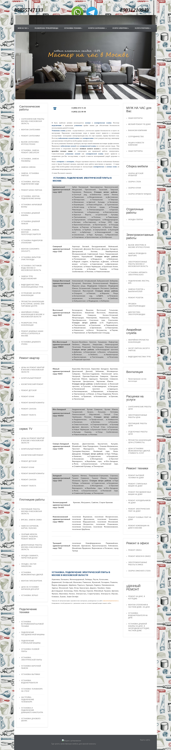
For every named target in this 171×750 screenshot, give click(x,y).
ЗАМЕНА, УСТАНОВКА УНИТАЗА (30, 174)
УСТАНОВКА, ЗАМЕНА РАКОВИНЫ (30, 160)
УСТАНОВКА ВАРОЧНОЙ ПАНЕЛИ (31, 667)
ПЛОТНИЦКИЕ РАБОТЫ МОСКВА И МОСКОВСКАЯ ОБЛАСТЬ (31, 511)
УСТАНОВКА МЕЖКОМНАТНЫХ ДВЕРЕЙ (32, 574)
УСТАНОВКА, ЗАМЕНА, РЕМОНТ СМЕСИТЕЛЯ (30, 152)
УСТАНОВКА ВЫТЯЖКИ (30, 674)
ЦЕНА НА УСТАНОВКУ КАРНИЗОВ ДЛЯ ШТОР (30, 588)
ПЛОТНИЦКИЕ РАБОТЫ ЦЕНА (137, 425)
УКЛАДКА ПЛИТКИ (135, 219)
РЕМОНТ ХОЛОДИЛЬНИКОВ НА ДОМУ (139, 502)
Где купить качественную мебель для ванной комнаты (73, 744)
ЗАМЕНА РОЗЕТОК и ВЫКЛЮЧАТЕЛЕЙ (136, 290)
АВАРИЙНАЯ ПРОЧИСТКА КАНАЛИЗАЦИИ (138, 341)
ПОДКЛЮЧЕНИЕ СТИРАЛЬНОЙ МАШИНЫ (31, 642)
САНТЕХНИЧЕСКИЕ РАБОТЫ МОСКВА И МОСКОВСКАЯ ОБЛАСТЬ (32, 121)
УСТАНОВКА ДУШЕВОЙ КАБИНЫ (30, 214)
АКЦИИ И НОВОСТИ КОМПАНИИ (136, 144)
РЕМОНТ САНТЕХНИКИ (30, 136)
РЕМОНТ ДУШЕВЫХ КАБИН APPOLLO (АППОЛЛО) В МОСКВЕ (32, 333)
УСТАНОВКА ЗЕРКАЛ (29, 595)
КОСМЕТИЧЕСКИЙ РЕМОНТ (32, 384)
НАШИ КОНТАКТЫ (135, 118)
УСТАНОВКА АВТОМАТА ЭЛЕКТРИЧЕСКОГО (137, 274)
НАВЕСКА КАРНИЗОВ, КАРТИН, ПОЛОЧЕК (30, 527)
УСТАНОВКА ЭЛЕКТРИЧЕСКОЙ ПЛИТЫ (31, 659)
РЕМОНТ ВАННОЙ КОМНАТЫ (32, 403)
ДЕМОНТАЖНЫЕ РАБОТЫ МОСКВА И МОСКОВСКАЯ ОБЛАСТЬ (31, 547)
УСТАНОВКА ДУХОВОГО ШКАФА (30, 720)
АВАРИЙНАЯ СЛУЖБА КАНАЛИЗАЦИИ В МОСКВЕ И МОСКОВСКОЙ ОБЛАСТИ (32, 314)
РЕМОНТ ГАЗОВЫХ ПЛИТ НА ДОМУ (139, 518)
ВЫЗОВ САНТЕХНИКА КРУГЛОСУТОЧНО (30, 143)
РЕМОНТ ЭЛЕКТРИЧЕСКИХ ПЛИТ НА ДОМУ (139, 510)
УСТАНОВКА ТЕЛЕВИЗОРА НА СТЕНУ (32, 690)
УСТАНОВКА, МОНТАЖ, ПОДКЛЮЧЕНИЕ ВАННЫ (31, 197)
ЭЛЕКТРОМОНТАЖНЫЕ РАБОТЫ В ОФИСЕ (137, 564)
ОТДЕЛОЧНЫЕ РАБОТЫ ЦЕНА (137, 433)
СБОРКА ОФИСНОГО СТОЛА (139, 571)
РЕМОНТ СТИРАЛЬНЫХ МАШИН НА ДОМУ (137, 485)
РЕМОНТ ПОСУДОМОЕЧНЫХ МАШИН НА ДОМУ (139, 493)
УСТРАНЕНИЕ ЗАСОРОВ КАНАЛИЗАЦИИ (31, 294)
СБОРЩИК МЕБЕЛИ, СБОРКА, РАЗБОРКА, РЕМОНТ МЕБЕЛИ (29, 537)
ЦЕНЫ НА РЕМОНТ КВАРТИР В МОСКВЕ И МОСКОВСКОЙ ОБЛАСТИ (32, 370)
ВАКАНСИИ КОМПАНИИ (137, 130)
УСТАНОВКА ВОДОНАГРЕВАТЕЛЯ (29, 682)
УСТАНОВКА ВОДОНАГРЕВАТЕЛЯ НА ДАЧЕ (138, 615)
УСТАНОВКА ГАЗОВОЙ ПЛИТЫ (30, 650)
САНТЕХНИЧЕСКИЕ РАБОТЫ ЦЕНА (139, 408)
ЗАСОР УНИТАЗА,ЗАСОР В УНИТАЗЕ (139, 349)
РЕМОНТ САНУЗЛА (28, 409)
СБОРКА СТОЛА (134, 182)
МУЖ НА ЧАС (23, 28)
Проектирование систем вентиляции (137, 380)
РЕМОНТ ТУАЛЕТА (28, 415)
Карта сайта (145, 740)
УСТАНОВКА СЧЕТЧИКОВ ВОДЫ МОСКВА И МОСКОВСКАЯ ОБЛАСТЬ (31, 268)
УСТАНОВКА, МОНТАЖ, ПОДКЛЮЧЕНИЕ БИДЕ (30, 183)
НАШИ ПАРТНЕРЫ (135, 151)
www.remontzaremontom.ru (111, 600)
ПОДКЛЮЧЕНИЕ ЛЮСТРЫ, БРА (139, 282)
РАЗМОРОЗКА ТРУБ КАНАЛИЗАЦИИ (29, 324)
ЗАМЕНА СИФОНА (28, 167)
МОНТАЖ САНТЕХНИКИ (30, 130)
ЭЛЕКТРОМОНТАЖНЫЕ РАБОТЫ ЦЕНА (137, 416)
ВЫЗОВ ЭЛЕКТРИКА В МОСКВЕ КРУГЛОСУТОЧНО (139, 246)
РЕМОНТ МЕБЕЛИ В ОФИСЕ (139, 556)
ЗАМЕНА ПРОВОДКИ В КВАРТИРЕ (137, 255)
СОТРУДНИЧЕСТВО (136, 137)
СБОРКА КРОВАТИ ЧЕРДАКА (139, 194)
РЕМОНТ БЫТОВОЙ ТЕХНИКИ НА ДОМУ (136, 477)
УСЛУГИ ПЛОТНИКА (142, 28)
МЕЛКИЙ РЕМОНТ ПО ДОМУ (139, 124)
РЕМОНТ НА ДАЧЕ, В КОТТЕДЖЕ (136, 598)
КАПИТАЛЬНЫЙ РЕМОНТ (31, 378)
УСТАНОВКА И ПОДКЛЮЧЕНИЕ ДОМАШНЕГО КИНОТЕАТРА (32, 710)
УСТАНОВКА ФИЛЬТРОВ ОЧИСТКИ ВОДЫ (31, 258)
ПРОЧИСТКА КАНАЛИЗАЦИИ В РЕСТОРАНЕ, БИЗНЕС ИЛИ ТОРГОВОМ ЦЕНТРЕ (32, 304)
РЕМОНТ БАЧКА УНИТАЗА (31, 190)
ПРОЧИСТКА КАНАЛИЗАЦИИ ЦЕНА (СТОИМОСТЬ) (139, 441)
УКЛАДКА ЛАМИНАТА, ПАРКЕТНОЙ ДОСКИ (30, 557)
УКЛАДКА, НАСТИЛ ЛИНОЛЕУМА (28, 565)
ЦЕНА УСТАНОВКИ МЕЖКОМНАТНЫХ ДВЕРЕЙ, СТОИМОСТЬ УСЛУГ (139, 451)
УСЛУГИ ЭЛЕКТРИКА (120, 28)
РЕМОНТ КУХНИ (27, 397)
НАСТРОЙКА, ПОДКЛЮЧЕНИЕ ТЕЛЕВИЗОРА (27, 699)
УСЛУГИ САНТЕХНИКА (96, 28)
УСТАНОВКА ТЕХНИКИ (72, 28)
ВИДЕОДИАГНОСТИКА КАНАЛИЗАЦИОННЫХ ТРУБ (32, 286)
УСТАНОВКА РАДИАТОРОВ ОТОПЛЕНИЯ (32, 242)
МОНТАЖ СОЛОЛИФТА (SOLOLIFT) (30, 250)
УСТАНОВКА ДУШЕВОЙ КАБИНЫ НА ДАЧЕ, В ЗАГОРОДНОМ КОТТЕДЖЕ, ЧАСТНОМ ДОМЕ (139, 627)
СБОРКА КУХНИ (134, 188)
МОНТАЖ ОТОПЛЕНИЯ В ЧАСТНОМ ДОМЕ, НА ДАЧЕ (139, 606)
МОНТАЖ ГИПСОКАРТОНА (31, 581)
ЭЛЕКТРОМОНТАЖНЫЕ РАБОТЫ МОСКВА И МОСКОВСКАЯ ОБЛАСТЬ (138, 264)
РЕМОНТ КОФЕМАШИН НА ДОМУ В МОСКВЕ (138, 527)
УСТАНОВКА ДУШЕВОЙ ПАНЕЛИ (30, 223)
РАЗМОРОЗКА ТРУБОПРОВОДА (46, 28)
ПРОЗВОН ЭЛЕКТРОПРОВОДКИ (136, 305)
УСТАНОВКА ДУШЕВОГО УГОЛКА (31, 343)
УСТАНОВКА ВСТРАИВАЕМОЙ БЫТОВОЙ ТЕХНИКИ (32, 624)
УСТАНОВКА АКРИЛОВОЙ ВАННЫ (31, 206)
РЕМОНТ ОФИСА (135, 550)
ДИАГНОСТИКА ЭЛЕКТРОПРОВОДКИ (136, 313)
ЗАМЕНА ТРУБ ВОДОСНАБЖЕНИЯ (28, 278)
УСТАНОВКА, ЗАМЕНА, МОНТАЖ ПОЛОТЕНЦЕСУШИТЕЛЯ (31, 232)
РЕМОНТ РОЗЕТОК (135, 298)
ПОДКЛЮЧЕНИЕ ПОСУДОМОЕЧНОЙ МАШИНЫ (33, 634)
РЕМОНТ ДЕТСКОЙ (28, 390)
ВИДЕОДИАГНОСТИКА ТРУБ (139, 357)
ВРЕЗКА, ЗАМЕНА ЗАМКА (31, 520)
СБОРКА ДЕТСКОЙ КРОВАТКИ (135, 175)
